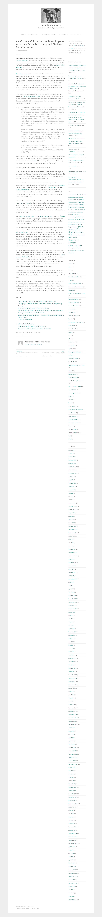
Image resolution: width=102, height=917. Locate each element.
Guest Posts (71, 325)
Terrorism (71, 426)
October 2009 (72, 721)
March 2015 (71, 628)
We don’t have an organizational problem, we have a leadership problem (75, 180)
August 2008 (71, 767)
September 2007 (72, 803)
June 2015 (71, 618)
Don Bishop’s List (73, 315)
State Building (72, 416)
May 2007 (71, 817)
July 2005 (71, 889)
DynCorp (72, 209)
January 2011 (71, 671)
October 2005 (72, 879)
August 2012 (71, 638)
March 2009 (71, 744)
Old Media (82, 219)
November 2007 (72, 797)
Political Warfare (73, 377)
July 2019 (70, 539)
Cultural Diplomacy (73, 302)
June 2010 (71, 694)
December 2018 (72, 552)
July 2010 (70, 691)
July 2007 (71, 810)
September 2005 (72, 883)
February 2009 (72, 747)
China (82, 199)
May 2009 (71, 737)
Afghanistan (71, 194)
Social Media (71, 413)
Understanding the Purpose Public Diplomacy (32, 326)
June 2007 (71, 813)
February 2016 (72, 595)
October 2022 (72, 470)
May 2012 (70, 645)
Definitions (71, 309)
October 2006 (72, 840)
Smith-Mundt (72, 406)
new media (79, 217)
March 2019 (71, 546)
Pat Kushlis (61, 185)
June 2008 (71, 774)
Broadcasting (71, 197)
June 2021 (71, 496)
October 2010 (71, 681)
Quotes (70, 396)
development (80, 207)
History (70, 332)
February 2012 (72, 655)
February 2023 (72, 460)
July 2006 (71, 850)
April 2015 (71, 625)
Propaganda (71, 227)
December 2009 (72, 714)
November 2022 (72, 466)
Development (72, 312)
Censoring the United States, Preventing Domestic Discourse (37, 301)
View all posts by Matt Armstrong (33, 344)
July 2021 (70, 493)
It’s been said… (72, 166)
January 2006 (72, 870)
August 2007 (71, 807)
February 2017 (72, 572)
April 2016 (71, 589)
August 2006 (71, 846)
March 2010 (71, 704)
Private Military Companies (76, 380)
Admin (70, 263)
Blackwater (83, 194)
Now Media (71, 362)
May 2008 (71, 777)
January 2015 (71, 635)
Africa (75, 194)
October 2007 (72, 800)
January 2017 (71, 575)
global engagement (80, 209)
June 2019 (71, 542)
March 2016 (71, 592)
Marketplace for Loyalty (74, 352)
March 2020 (71, 523)
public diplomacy (27, 335)
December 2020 (72, 506)
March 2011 (71, 665)
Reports (70, 399)
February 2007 (72, 827)
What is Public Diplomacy (26, 324)
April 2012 (71, 648)
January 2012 (71, 658)
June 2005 (71, 893)
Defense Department (74, 305)
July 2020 (71, 516)
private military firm (78, 224)
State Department (73, 419)
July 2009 (71, 731)
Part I (17, 203)
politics (73, 222)
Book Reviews (72, 273)
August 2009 (71, 727)
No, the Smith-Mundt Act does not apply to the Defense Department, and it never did (76, 104)
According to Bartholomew (31, 96)
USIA (69, 253)
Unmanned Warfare (73, 432)
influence (70, 214)
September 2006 (72, 843)
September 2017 (72, 562)
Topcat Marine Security (76, 250)
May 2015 (70, 622)
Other (70, 371)
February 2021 (72, 503)
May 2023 (71, 453)
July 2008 (71, 770)
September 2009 (72, 724)
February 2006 (72, 866)
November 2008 (72, 757)
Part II (21, 203)
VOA (72, 253)
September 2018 (72, 556)
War (69, 439)
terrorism (75, 248)
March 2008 (71, 784)
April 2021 (71, 499)
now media (76, 219)
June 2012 (71, 642)
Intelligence (71, 345)
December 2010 (72, 675)
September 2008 (72, 764)
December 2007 (72, 794)
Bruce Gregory (76, 199)
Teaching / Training (73, 422)
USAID (82, 250)
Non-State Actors (73, 358)
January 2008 (72, 790)
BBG (78, 195)
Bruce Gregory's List (73, 277)
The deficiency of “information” (77, 171)
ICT (69, 335)
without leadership (22, 232)
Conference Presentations (75, 287)
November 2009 (72, 718)
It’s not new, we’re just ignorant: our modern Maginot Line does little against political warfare (77, 68)
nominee (34, 161)
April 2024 (71, 450)
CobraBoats (70, 202)
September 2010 (72, 684)
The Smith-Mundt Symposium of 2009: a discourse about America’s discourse (76, 141)
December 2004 (72, 899)
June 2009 (71, 734)
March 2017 (71, 569)
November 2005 (72, 876)
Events (70, 319)
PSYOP (76, 227)
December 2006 (72, 833)
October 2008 (72, 760)
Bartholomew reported (23, 74)
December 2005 (72, 873)
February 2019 (72, 549)
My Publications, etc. (34, 34)
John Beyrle (51, 187)
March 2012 (71, 651)
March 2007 (71, 823)
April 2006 (71, 860)
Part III (29, 203)
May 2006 (71, 856)
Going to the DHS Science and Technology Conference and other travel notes (53, 352)
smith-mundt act (76, 235)
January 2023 (72, 463)
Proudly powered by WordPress (25, 906)
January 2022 (72, 486)
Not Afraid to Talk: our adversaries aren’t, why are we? (34, 328)
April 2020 (71, 519)
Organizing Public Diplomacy (76, 365)
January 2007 (72, 830)
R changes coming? (73, 125)
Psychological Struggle (74, 386)
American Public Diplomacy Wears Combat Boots (33, 308)
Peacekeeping (72, 374)
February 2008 (72, 787)
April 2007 (71, 820)
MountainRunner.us (51, 25)
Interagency (71, 348)
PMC (69, 222)
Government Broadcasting (75, 322)
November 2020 (72, 509)
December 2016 (72, 579)
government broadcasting (78, 212)
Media (70, 355)
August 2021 (71, 489)
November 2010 (72, 678)
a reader (22, 216)
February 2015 (72, 632)
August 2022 (71, 476)
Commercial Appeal (22, 60)
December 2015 (72, 599)
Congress (19, 335)
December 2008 (72, 754)
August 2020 (71, 513)
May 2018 (70, 559)
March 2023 (71, 456)
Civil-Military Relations (74, 283)
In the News (71, 342)
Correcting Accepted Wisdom (76, 293)
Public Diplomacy (36, 332)
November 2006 (72, 836)
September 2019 (72, 532)
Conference (75, 202)
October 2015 (71, 605)
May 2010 (70, 698)
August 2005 (71, 886)
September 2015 (72, 608)
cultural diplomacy (73, 204)
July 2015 (70, 615)
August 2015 (71, 612)
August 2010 (71, 688)
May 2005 (71, 896)
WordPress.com (34, 908)
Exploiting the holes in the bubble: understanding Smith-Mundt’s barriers (40, 310)
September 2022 (72, 473)
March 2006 (71, 863)
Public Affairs (26, 332)
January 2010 (71, 711)
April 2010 (71, 701)
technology (70, 248)
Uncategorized (72, 429)
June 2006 (71, 853)
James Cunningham (22, 190)
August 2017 (71, 565)
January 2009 (72, 751)
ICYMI (70, 338)
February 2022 (72, 483)
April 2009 (71, 741)
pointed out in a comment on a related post (39, 216)
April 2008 (71, 780)
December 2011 (72, 661)
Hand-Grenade (72, 329)
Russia (70, 403)
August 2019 (71, 536)
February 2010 (72, 708)
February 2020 (72, 526)
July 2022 (71, 480)
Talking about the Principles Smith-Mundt (31, 313)
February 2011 (72, 668)
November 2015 (72, 602)
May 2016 (70, 585)
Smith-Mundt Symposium (75, 409)
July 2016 (70, 582)
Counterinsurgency (73, 299)
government (70, 212)
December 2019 (72, 529)
